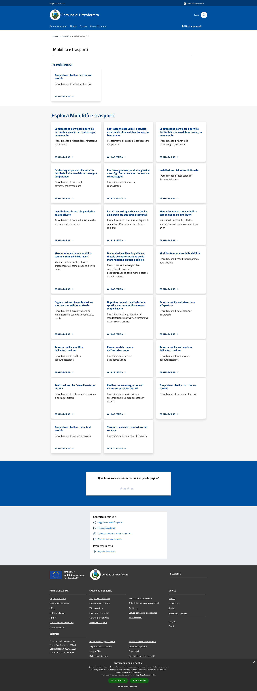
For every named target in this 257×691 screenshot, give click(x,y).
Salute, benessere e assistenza (143, 612)
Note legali (134, 651)
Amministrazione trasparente (142, 641)
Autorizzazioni (135, 617)
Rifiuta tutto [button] (139, 680)
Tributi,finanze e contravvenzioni (144, 603)
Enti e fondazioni (57, 613)
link (154, 675)
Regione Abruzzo (57, 3)
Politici (53, 617)
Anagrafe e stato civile (99, 598)
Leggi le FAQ (95, 651)
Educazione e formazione (140, 598)
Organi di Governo (58, 598)
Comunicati (174, 603)
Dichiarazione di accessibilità (142, 656)
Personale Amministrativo (61, 622)
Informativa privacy (138, 646)
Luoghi (172, 621)
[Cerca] (204, 15)
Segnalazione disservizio (100, 646)
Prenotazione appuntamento (102, 641)
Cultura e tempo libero (99, 603)
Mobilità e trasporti (98, 622)
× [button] (254, 662)
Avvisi (171, 608)
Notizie (172, 598)
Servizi (65, 36)
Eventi (172, 626)
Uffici (52, 608)
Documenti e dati (57, 627)
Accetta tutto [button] (118, 680)
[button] (128, 686)
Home (55, 36)
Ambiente (133, 608)
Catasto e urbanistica (99, 617)
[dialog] (128, 675)
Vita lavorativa (96, 608)
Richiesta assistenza (98, 656)
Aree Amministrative (59, 603)
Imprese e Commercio (99, 613)
